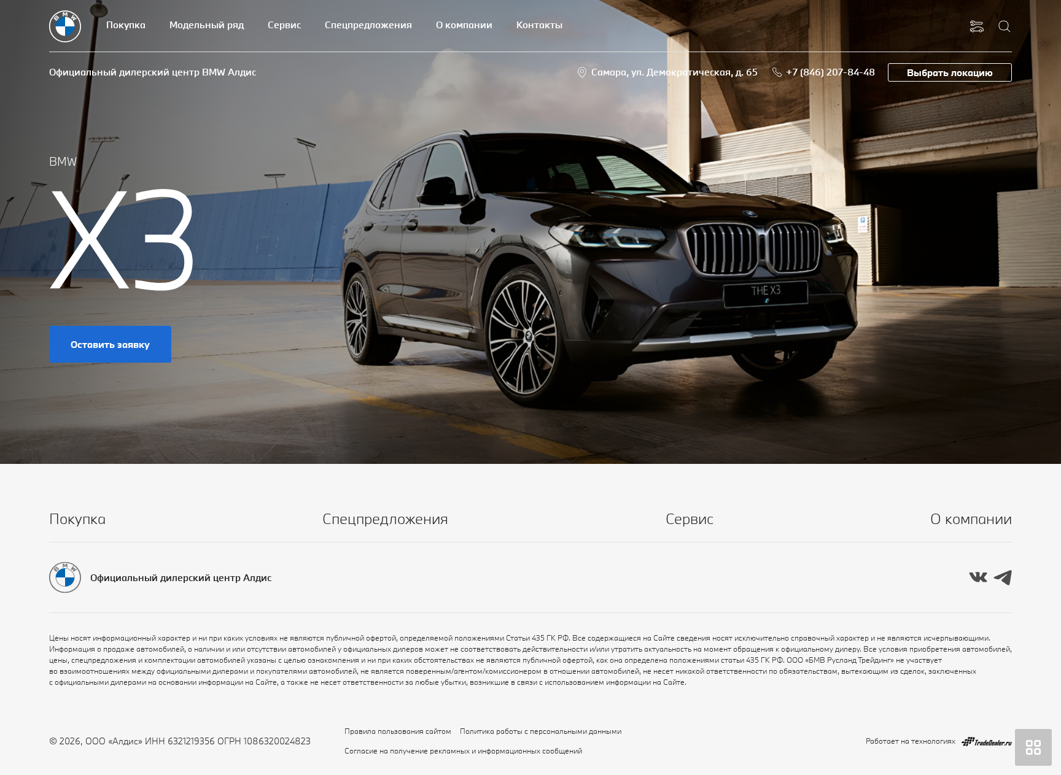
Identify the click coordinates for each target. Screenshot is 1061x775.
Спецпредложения (368, 24)
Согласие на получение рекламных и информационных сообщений (463, 750)
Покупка (126, 24)
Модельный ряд (206, 24)
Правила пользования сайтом (397, 731)
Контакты (539, 24)
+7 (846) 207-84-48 (830, 72)
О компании (464, 24)
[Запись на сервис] (977, 26)
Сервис (284, 24)
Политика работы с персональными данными (540, 731)
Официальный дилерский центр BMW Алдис (152, 72)
